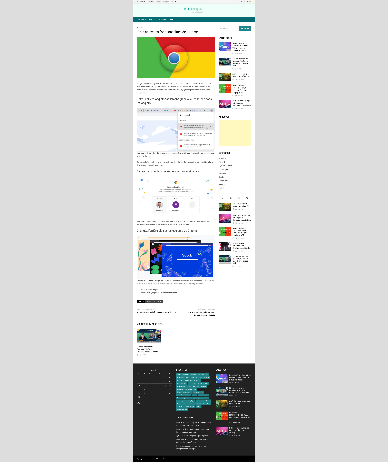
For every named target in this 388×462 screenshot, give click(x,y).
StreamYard (206, 404)
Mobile (208, 401)
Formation (180, 395)
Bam (164, 459)
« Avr (138, 403)
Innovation (205, 395)
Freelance (187, 395)
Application (180, 377)
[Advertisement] (235, 133)
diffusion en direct (203, 383)
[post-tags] (247, 198)
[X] (242, 2)
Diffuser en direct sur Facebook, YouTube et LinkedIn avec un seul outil (147, 349)
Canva (200, 377)
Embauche (180, 389)
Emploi (221, 177)
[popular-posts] (223, 198)
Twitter (158, 2)
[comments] (239, 198)
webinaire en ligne (182, 410)
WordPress (157, 459)
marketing (180, 401)
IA (199, 395)
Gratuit (194, 395)
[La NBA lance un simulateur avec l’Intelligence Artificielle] (225, 244)
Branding (194, 377)
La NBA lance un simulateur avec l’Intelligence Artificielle (241, 245)
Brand (187, 377)
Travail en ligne (190, 407)
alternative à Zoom (203, 374)
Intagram (166, 2)
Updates (159, 302)
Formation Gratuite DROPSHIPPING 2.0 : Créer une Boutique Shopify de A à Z (239, 89)
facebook (151, 2)
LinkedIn (174, 2)
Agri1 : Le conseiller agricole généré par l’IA (240, 75)
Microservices (200, 401)
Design (194, 383)
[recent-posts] (231, 198)
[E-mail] (250, 2)
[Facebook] (239, 2)
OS (154, 302)
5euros (179, 374)
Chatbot (206, 377)
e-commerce (223, 173)
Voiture (198, 407)
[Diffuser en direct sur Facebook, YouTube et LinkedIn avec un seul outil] (225, 59)
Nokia (179, 404)
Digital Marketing (225, 166)
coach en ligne (188, 380)
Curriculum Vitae (181, 383)
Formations (223, 181)
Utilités (140, 28)
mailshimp (205, 398)
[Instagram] (245, 2)
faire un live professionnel (184, 392)
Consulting (197, 380)
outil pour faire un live (189, 404)
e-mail (189, 386)
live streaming (191, 398)
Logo (198, 398)
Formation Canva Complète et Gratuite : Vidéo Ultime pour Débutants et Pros (240, 46)
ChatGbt (179, 380)
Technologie (180, 407)
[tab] (223, 198)
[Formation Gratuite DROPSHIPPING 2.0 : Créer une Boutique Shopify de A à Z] (225, 86)
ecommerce (196, 386)
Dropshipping (181, 386)
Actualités (222, 158)
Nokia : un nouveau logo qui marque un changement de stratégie (241, 103)
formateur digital (198, 392)
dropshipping (224, 169)
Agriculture (186, 374)
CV (189, 383)
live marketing (181, 398)
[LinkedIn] (247, 2)
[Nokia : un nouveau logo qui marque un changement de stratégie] (225, 101)
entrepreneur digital (190, 389)
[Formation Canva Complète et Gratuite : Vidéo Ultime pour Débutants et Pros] (225, 44)
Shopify (222, 184)
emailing (203, 386)
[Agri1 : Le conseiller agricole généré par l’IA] (225, 74)
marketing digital (189, 401)
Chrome (148, 302)
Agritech (222, 162)
